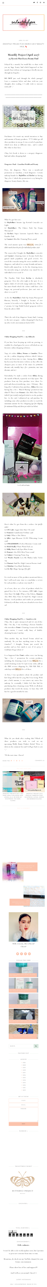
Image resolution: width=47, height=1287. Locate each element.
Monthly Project (23, 49)
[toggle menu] (3, 2)
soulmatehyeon (20, 1284)
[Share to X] (11, 760)
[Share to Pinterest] (16, 760)
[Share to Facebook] (14, 760)
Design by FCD (32, 1284)
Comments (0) (40, 760)
